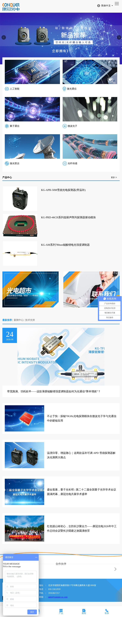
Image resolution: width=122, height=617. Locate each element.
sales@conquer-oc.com (58, 597)
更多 (113, 177)
